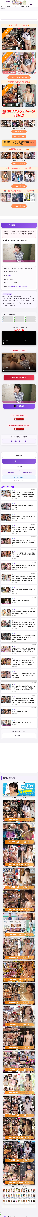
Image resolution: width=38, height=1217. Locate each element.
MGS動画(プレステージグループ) (18, 286)
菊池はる (10, 275)
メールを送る (3, 1216)
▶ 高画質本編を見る (19, 377)
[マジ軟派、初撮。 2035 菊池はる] (19, 420)
